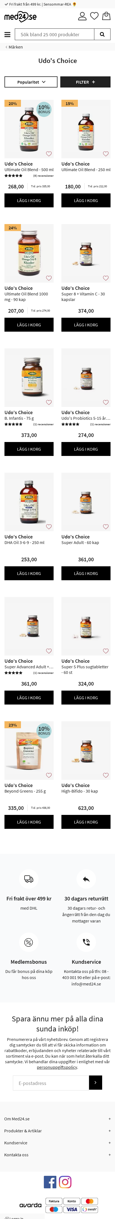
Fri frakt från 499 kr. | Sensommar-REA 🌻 (42, 4)
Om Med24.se (17, 1118)
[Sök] (102, 34)
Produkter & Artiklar (23, 1130)
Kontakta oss (16, 1154)
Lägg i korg (29, 200)
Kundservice (15, 1142)
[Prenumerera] (95, 1082)
